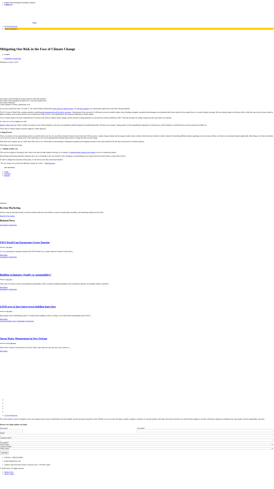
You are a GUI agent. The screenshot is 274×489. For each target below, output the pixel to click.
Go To (10, 26)
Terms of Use (8, 472)
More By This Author (7, 216)
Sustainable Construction (12, 58)
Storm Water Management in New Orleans (23, 338)
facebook (7, 174)
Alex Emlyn (9, 247)
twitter (6, 172)
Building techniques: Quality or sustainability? (25, 274)
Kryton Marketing (11, 343)
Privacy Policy (9, 474)
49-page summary (83, 109)
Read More (4, 255)
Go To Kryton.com (10, 415)
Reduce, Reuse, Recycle (8, 125)
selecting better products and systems (82, 152)
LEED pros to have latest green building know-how (28, 306)
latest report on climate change (63, 109)
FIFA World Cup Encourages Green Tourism (25, 242)
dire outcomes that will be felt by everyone (56, 112)
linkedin (7, 175)
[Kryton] (16, 23)
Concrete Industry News (8, 321)
